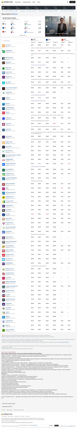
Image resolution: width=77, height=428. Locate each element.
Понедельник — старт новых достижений (18, 10)
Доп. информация (33, 425)
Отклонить (51, 425)
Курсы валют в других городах (8, 403)
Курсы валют (18, 2)
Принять (56, 425)
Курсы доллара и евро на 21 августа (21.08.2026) (60, 10)
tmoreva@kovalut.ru (72, 426)
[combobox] (68, 40)
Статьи (38, 2)
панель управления (64, 342)
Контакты (27, 416)
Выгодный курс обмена (7, 406)
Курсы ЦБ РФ (18, 416)
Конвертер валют (27, 2)
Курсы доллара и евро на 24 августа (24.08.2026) (38, 10)
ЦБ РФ (39, 21)
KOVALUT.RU (8, 2)
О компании (4, 416)
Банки (34, 2)
